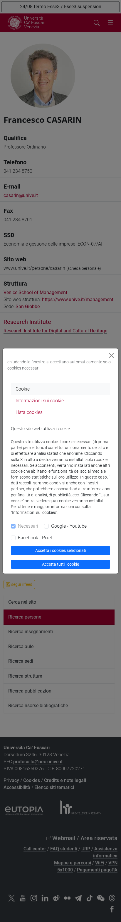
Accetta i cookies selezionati (60, 550)
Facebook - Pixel (35, 538)
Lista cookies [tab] (29, 412)
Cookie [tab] (23, 389)
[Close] (111, 355)
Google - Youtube (69, 526)
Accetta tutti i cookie (60, 564)
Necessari (28, 526)
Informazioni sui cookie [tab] (40, 400)
